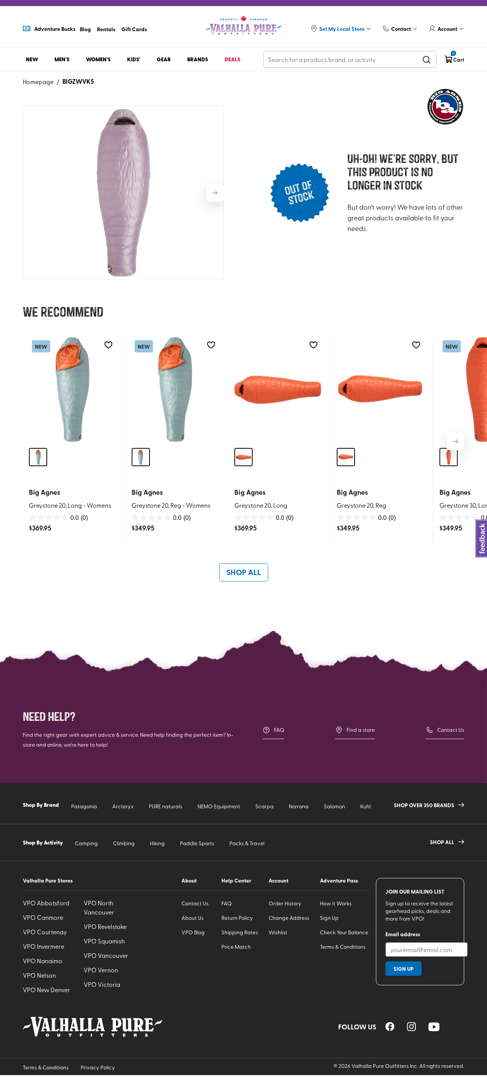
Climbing (124, 843)
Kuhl (365, 806)
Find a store (361, 729)
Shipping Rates (239, 932)
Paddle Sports (197, 843)
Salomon (334, 806)
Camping (86, 843)
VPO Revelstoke (105, 926)
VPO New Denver (46, 989)
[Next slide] (215, 193)
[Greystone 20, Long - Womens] (72, 389)
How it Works (336, 903)
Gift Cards (134, 29)
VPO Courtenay (45, 931)
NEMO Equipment (218, 806)
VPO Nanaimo (42, 960)
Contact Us (450, 729)
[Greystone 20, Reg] (380, 389)
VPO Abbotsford (46, 903)
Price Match (236, 946)
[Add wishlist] (108, 345)
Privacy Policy (98, 1067)
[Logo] (243, 25)
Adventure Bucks (54, 28)
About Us (192, 917)
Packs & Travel (246, 843)
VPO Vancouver (106, 955)
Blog (85, 29)
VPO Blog (193, 932)
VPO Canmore (43, 917)
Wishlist (278, 932)
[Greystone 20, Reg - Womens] (175, 389)
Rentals (106, 29)
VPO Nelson (39, 975)
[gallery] (123, 193)
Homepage (38, 81)
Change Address (289, 917)
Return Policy (237, 917)
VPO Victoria (102, 984)
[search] (426, 59)
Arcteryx (123, 806)
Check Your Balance (344, 932)
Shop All (243, 572)
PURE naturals (165, 806)
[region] (390, 1026)
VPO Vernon (101, 969)
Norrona (299, 806)
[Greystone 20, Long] (277, 389)
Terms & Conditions (343, 946)
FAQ (279, 729)
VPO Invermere (43, 946)
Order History (285, 903)
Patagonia (84, 806)
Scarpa (264, 806)
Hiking (157, 843)
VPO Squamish (104, 941)
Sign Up (329, 917)
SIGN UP (403, 968)
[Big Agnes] (445, 107)
